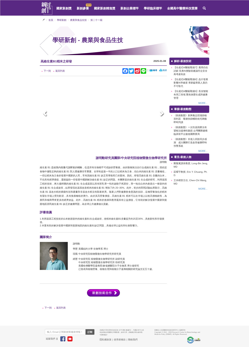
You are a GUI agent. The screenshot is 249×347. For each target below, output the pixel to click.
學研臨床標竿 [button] (153, 8)
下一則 (47, 70)
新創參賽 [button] (83, 8)
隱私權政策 (105, 339)
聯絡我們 (133, 339)
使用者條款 (120, 339)
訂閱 (90, 332)
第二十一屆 (96, 20)
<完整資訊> (103, 335)
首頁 (50, 20)
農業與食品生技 (78, 20)
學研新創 (61, 20)
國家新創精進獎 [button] (104, 8)
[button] (204, 8)
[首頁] (47, 8)
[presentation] (45, 114)
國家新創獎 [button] (64, 8)
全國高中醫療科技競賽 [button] (182, 8)
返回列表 (60, 70)
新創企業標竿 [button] (129, 8)
